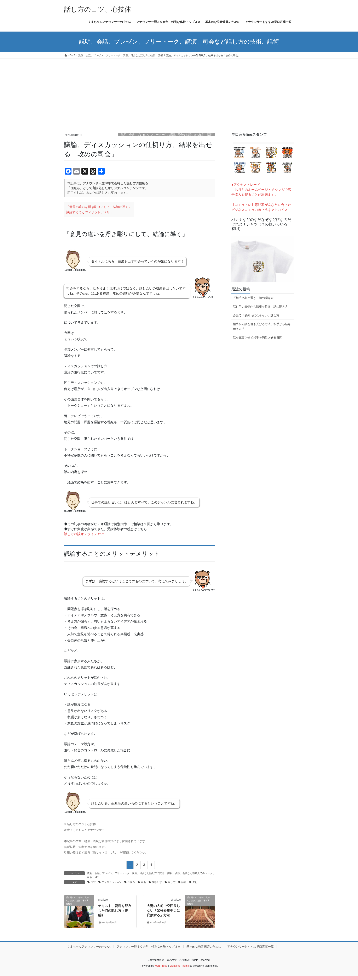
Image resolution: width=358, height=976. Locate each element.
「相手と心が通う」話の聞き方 (253, 298)
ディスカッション (112, 882)
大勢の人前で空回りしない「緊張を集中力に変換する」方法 (163, 910)
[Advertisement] (179, 90)
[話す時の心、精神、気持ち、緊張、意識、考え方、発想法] (79, 910)
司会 (143, 882)
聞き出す (157, 882)
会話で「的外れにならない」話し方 (256, 315)
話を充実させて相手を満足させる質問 (257, 337)
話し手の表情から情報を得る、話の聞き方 (260, 306)
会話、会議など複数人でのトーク (193, 873)
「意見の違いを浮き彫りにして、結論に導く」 (99, 207)
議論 (183, 882)
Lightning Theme (179, 965)
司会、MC (93, 877)
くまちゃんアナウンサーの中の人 (89, 946)
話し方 (171, 882)
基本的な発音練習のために (203, 946)
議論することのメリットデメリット (91, 212)
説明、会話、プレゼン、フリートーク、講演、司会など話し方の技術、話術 (167, 134)
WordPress (161, 965)
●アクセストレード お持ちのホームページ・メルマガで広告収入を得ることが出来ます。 (261, 189)
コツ (93, 882)
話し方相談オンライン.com (84, 534)
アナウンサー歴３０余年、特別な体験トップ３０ (148, 946)
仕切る (131, 882)
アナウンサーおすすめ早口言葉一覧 (250, 946)
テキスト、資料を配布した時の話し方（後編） (114, 910)
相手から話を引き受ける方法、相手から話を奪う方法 (262, 326)
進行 (194, 882)
